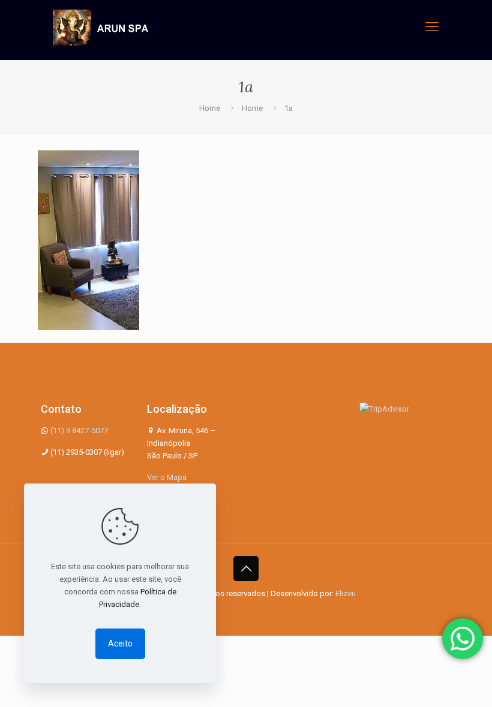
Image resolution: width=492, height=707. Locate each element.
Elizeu (345, 593)
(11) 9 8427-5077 (79, 430)
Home (209, 108)
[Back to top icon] (246, 568)
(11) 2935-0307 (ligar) (87, 452)
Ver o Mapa (167, 477)
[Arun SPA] (100, 27)
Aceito (120, 643)
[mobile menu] (432, 27)
